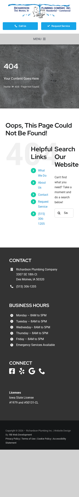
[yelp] (22, 371)
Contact (43, 194)
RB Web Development (20, 434)
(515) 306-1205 (41, 218)
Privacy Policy (13, 438)
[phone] (42, 371)
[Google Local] (32, 371)
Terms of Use (28, 438)
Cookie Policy (44, 438)
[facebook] (12, 371)
